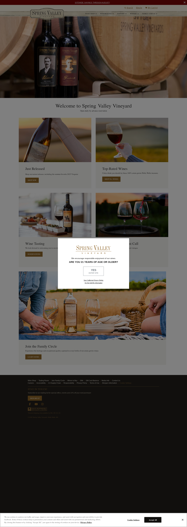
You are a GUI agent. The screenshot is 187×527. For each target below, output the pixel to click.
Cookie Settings (133, 519)
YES (93, 271)
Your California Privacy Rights (93, 280)
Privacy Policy (86, 522)
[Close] (183, 520)
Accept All (153, 519)
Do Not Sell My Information (93, 283)
